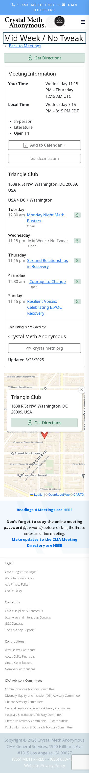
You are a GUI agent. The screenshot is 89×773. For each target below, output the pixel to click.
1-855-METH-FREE (36, 4)
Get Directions (48, 58)
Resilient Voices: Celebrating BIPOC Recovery (44, 307)
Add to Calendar (46, 145)
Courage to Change (47, 281)
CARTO (78, 494)
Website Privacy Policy (44, 765)
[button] (44, 434)
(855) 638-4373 (63, 759)
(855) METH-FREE (28, 759)
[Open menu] (81, 22)
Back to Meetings (25, 46)
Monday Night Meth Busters (46, 218)
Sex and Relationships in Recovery (47, 263)
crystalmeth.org (48, 348)
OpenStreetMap (59, 494)
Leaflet (38, 494)
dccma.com (48, 158)
